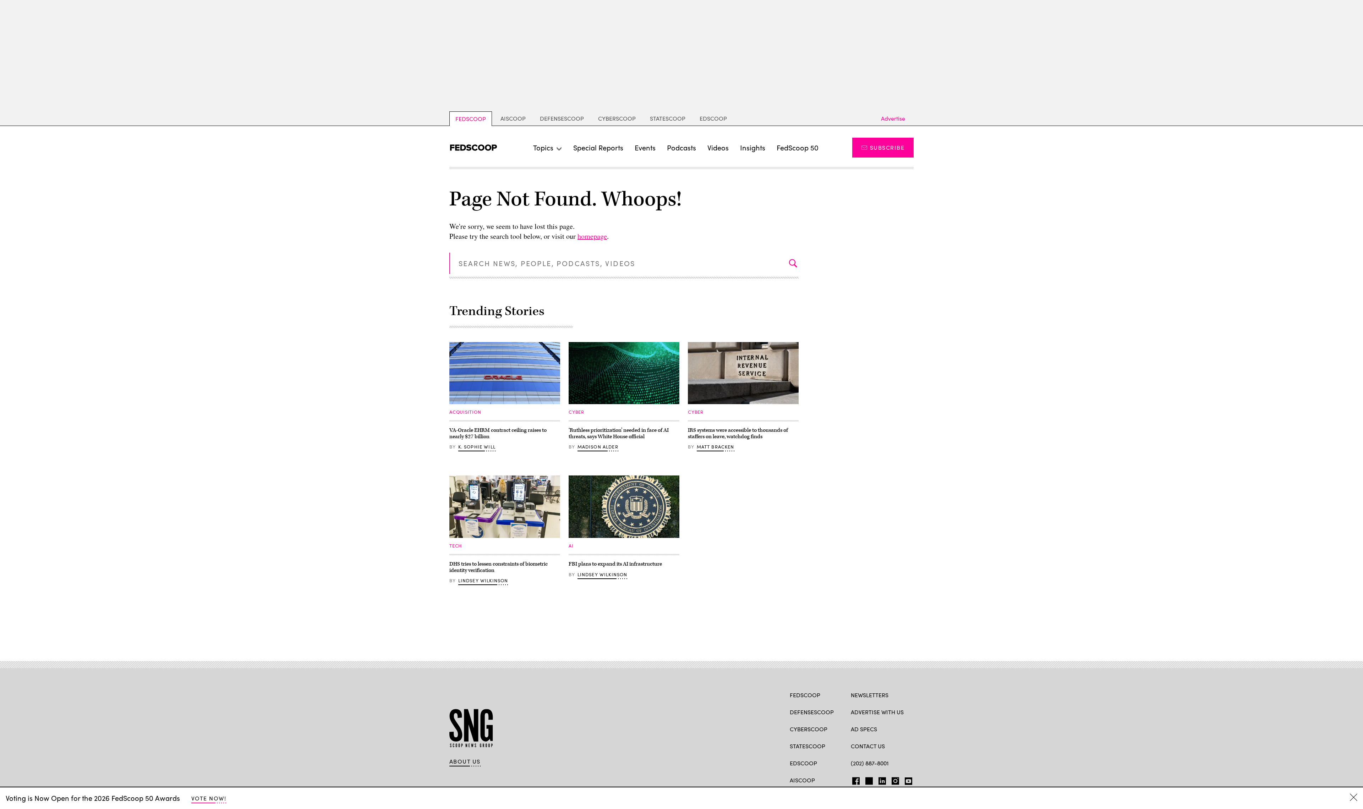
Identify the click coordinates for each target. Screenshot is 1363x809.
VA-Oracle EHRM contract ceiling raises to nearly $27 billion (498, 433)
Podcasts (681, 147)
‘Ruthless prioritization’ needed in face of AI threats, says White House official (619, 433)
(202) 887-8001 (870, 763)
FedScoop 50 (798, 147)
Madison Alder (598, 447)
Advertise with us (877, 712)
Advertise (893, 118)
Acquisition (465, 412)
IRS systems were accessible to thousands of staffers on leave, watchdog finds (738, 433)
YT (906, 779)
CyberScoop (617, 118)
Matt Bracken (715, 447)
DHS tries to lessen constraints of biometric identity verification (498, 567)
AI (571, 546)
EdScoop (713, 118)
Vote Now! (208, 798)
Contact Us (868, 746)
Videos (718, 147)
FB (854, 779)
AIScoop (513, 118)
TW (868, 779)
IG (893, 779)
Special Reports (598, 147)
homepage (592, 236)
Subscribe (887, 147)
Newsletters (869, 695)
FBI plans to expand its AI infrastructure (615, 564)
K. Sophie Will (477, 447)
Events (645, 147)
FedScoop (470, 118)
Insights (752, 147)
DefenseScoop (562, 118)
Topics (543, 147)
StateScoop (667, 118)
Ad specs (864, 729)
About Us (465, 761)
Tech (455, 546)
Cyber (576, 412)
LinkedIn (882, 779)
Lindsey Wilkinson (483, 580)
